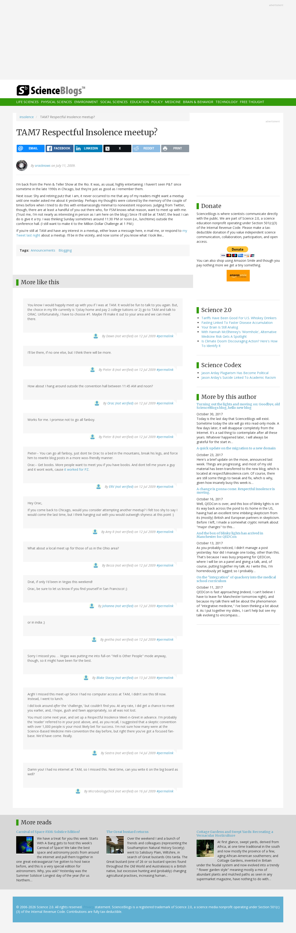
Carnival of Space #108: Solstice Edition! (48, 832)
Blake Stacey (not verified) (114, 677)
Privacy (88, 907)
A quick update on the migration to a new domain (236, 448)
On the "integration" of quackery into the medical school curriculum (236, 579)
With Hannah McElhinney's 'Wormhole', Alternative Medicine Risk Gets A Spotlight (239, 334)
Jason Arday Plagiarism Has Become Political (234, 373)
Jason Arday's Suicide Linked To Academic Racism (238, 377)
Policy (157, 102)
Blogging (65, 250)
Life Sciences (27, 102)
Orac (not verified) (120, 403)
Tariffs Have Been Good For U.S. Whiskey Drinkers (239, 318)
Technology (226, 102)
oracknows (42, 165)
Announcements (43, 250)
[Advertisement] (148, 40)
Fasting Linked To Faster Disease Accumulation (237, 322)
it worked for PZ (76, 469)
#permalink (165, 336)
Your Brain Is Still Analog (219, 327)
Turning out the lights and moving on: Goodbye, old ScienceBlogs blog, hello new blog (238, 406)
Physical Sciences (56, 102)
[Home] (60, 90)
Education (139, 102)
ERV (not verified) (121, 486)
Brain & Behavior (198, 102)
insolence (27, 117)
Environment (86, 102)
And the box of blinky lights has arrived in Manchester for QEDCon (230, 535)
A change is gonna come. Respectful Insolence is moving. (236, 491)
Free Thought (252, 102)
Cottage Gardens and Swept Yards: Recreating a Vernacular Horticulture (235, 833)
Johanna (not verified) (117, 606)
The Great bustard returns (127, 832)
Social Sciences (114, 102)
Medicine (173, 102)
